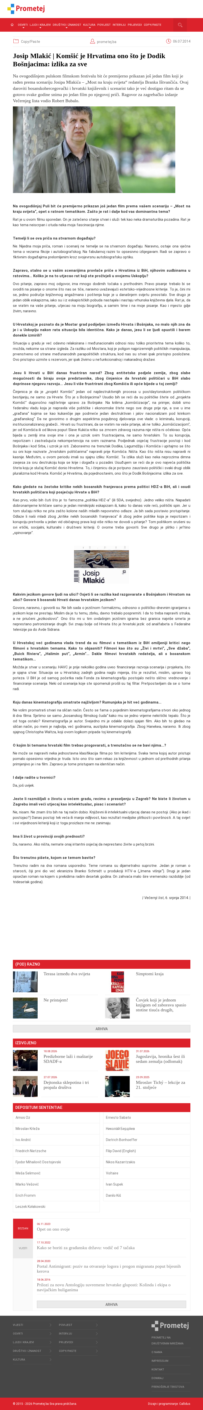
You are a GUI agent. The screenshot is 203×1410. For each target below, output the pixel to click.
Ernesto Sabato (118, 1117)
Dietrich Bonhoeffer (121, 1140)
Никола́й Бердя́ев (120, 1129)
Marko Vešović (27, 1184)
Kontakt (158, 1369)
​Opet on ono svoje (53, 1229)
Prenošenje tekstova (168, 1386)
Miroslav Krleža (28, 1129)
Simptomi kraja (150, 973)
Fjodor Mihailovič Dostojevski (38, 1162)
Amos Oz (23, 1117)
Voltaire (112, 1173)
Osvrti (23, 24)
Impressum (160, 1360)
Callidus (184, 1404)
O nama (157, 1352)
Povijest (104, 24)
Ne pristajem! (56, 999)
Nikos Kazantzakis (120, 1162)
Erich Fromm (26, 1195)
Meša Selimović (28, 1173)
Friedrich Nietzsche (31, 1151)
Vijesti (23, 1248)
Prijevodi (135, 24)
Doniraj (157, 1378)
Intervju (119, 24)
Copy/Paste (152, 24)
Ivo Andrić (23, 1140)
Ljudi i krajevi (40, 24)
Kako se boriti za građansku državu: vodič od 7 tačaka (86, 1247)
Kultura (89, 24)
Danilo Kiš (113, 1195)
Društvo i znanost (67, 24)
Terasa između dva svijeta (67, 973)
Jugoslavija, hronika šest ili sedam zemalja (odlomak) (160, 1059)
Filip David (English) (121, 1151)
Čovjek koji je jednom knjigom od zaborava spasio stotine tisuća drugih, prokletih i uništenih (161, 1007)
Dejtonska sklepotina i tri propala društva (66, 1085)
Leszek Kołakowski (30, 1207)
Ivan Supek (114, 1184)
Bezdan (23, 1228)
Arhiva (102, 1029)
